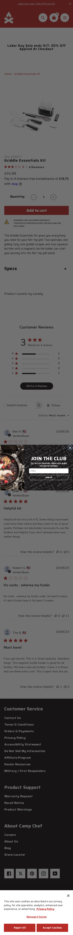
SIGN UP (48, 477)
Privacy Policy (45, 909)
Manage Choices (36, 917)
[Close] (68, 895)
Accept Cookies (52, 928)
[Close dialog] (70, 447)
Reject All (20, 928)
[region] (36, 912)
